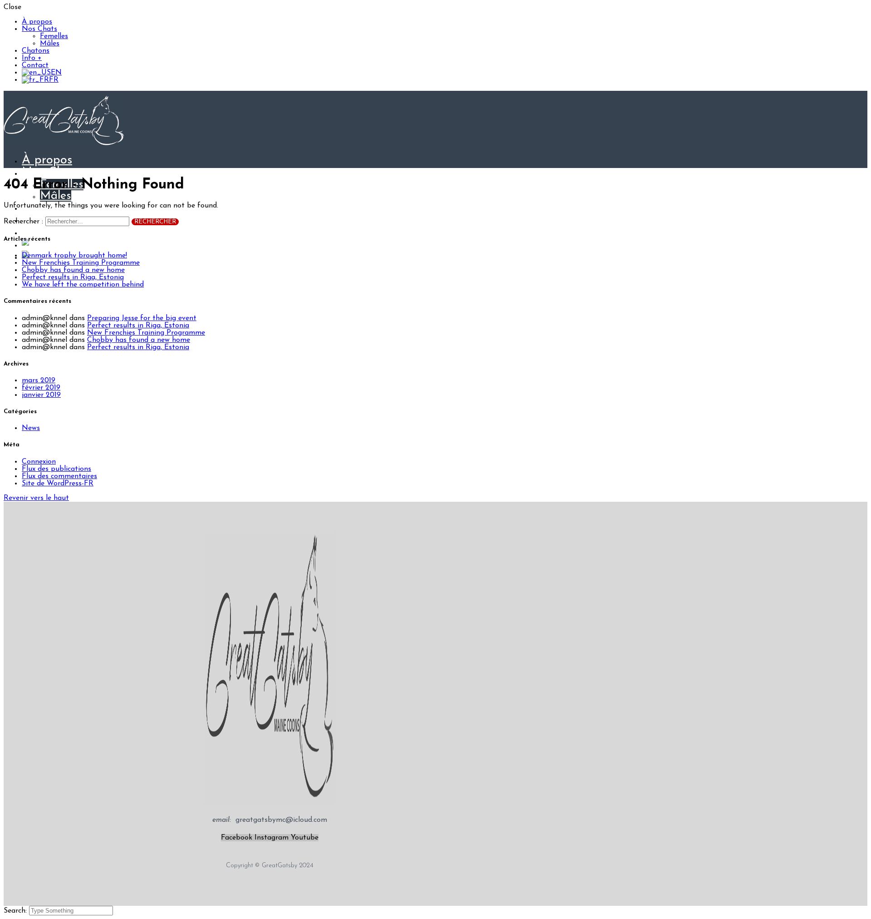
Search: (16, 910)
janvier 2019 (41, 395)
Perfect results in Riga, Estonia (73, 277)
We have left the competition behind (83, 284)
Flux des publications (56, 469)
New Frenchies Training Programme (81, 263)
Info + (32, 58)
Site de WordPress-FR (57, 483)
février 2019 (41, 387)
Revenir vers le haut (36, 498)
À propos (37, 21)
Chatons (35, 50)
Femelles (54, 36)
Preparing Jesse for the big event (141, 318)
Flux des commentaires (59, 476)
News (31, 428)
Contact (35, 65)
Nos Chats (39, 29)
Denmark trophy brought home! (74, 255)
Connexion (39, 461)
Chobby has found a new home (73, 270)
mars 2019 (38, 380)
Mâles (49, 43)
